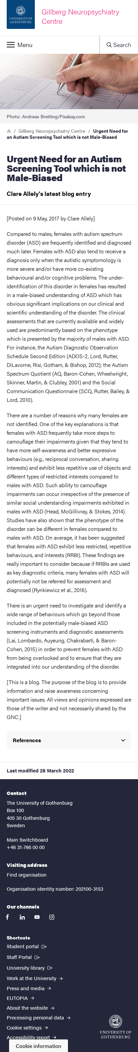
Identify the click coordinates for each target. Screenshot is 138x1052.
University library (30, 967)
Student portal (27, 946)
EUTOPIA (18, 997)
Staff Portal (24, 956)
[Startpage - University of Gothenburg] (115, 1027)
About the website (28, 1007)
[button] (49, 44)
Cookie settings (25, 1027)
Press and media (26, 988)
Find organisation (27, 874)
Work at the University (32, 977)
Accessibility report (29, 1037)
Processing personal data (36, 1017)
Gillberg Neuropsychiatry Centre (51, 130)
